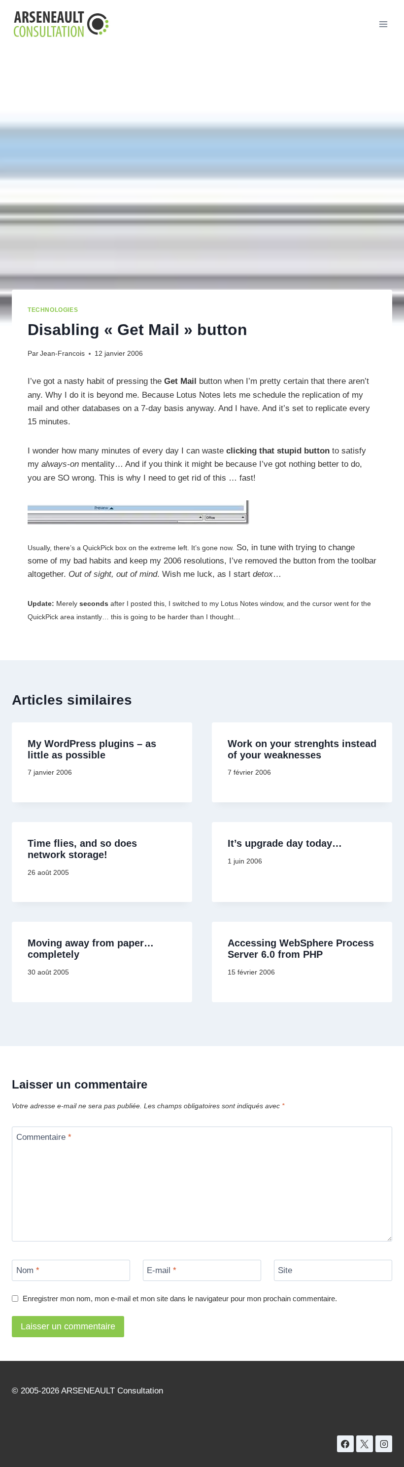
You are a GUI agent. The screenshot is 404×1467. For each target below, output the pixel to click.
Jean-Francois (62, 353)
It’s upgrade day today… (285, 843)
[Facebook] (345, 1443)
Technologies (53, 309)
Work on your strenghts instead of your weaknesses (302, 749)
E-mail (161, 1270)
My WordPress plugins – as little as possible (92, 749)
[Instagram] (383, 1443)
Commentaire (43, 1137)
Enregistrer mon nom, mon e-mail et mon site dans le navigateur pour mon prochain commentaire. (180, 1298)
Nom (27, 1270)
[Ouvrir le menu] (383, 24)
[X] (364, 1443)
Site (285, 1270)
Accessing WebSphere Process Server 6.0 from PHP (301, 949)
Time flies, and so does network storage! (82, 849)
